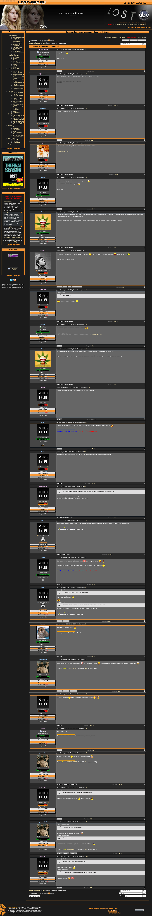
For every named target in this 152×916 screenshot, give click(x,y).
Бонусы (15, 111)
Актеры (15, 70)
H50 (86, 668)
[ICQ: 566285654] (67, 691)
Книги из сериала (18, 136)
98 (86, 787)
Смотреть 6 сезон (18, 122)
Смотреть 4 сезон (18, 119)
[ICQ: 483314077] (64, 321)
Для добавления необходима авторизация (13, 238)
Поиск (139, 37)
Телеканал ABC (17, 124)
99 (86, 822)
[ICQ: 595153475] (73, 287)
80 (86, 177)
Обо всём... (37, 43)
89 (85, 486)
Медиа (10, 125)
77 (86, 74)
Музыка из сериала (18, 135)
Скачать (10, 91)
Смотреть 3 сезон (18, 118)
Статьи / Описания (13, 68)
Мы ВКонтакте (17, 48)
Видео (15, 58)
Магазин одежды (18, 43)
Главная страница (118, 24)
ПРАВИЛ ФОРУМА (97, 334)
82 (86, 250)
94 (86, 659)
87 (86, 422)
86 (89, 387)
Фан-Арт (15, 139)
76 (85, 49)
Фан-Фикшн (16, 142)
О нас (43, 43)
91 (86, 557)
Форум (10, 144)
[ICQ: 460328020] (64, 174)
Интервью (16, 61)
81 (86, 212)
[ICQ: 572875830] (64, 247)
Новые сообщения (111, 37)
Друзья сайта (17, 44)
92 (85, 587)
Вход (144, 24)
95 (86, 694)
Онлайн (10, 114)
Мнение (15, 64)
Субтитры (16, 109)
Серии (15, 65)
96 (86, 728)
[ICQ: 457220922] (64, 105)
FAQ (14, 54)
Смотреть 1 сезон (18, 115)
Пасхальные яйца (18, 62)
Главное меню (12, 35)
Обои (14, 131)
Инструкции (16, 112)
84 (86, 324)
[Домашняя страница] (69, 287)
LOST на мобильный (16, 40)
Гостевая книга (17, 47)
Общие (15, 67)
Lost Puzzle (16, 129)
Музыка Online (129, 24)
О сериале (16, 38)
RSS (143, 37)
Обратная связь (18, 50)
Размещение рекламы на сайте (18, 52)
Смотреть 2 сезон (18, 117)
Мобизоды (16, 128)
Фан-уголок (11, 138)
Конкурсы (16, 45)
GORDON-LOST (72, 668)
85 (86, 349)
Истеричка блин (63, 152)
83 (86, 290)
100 (87, 856)
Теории (15, 60)
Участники (121, 37)
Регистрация (138, 24)
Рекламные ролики (18, 127)
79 (86, 143)
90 (86, 521)
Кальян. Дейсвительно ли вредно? (56, 43)
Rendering (44, 42)
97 (86, 753)
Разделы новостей (13, 55)
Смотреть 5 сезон (18, 121)
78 (86, 108)
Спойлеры (16, 57)
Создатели (16, 71)
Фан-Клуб (16, 141)
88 (85, 451)
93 (86, 624)
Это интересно (17, 72)
